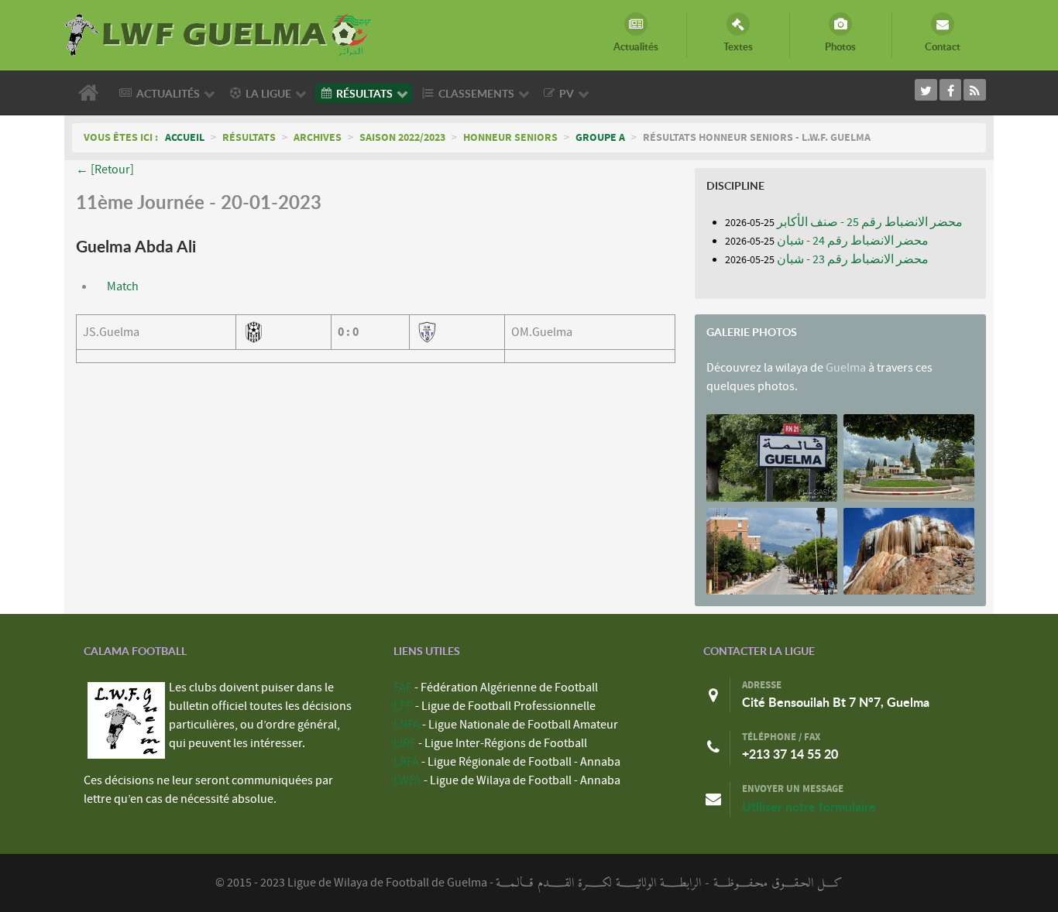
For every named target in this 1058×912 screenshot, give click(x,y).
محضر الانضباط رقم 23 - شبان (853, 259)
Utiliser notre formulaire (809, 807)
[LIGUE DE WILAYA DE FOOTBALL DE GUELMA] (219, 33)
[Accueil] (91, 93)
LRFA (406, 762)
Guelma (846, 368)
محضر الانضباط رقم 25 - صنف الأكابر (870, 222)
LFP (403, 706)
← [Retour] (105, 170)
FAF (402, 687)
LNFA (406, 725)
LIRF (404, 743)
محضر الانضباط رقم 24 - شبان (853, 241)
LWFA (407, 780)
